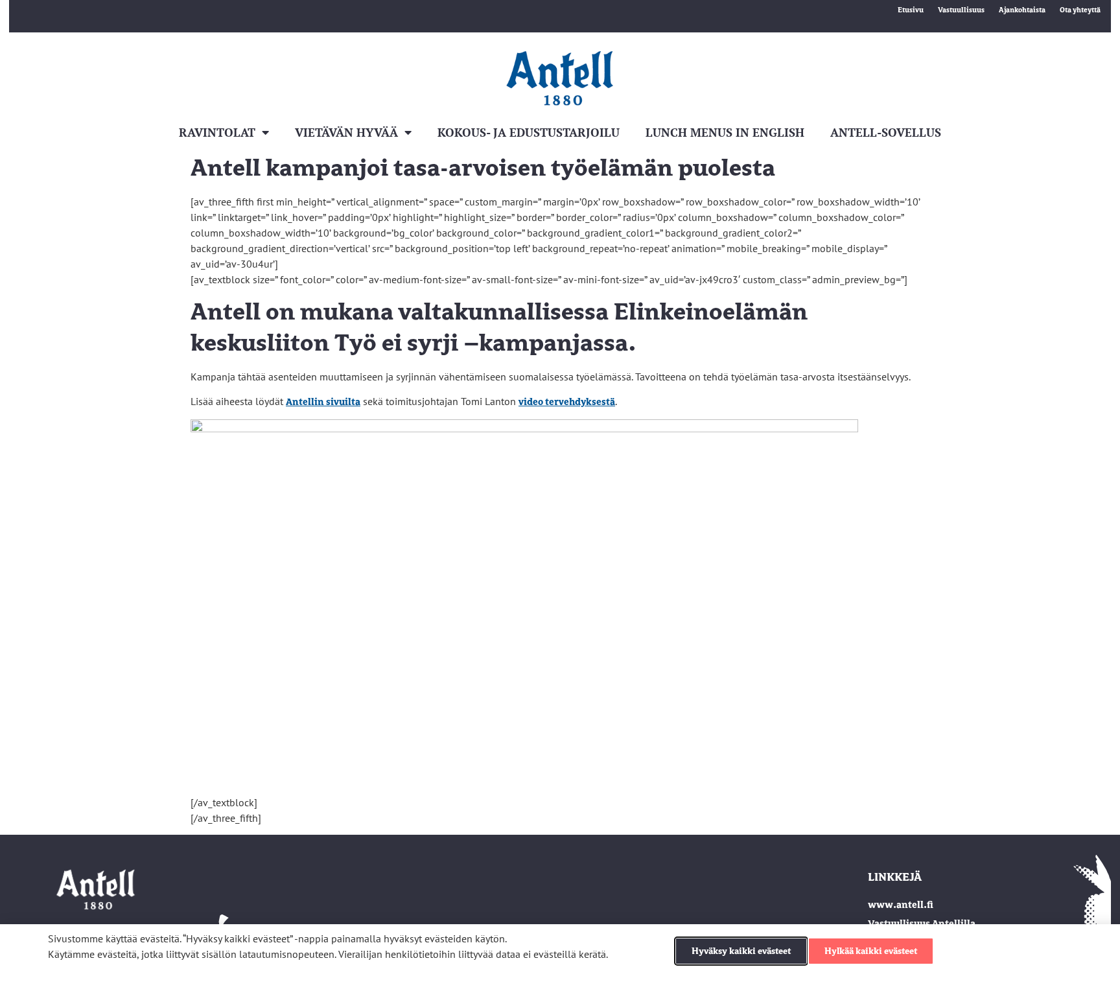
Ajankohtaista (1022, 10)
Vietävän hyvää (346, 132)
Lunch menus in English (725, 132)
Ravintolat (217, 132)
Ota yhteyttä (1080, 10)
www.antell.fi (900, 905)
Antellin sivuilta (323, 402)
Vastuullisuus (961, 10)
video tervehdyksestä (567, 402)
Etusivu (911, 10)
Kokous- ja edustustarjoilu (529, 132)
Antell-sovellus (885, 132)
